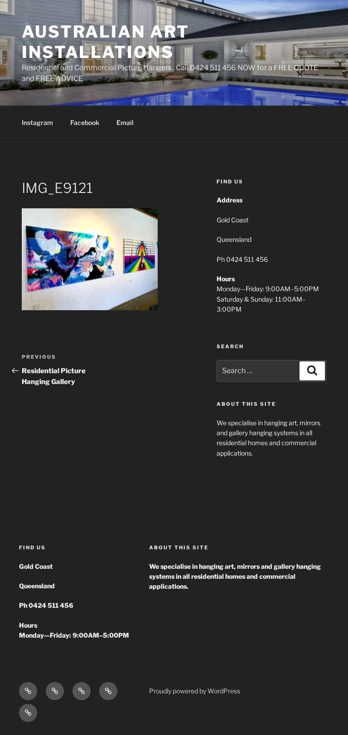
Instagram (37, 122)
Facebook (84, 122)
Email (125, 122)
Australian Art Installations (105, 42)
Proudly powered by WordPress (194, 691)
